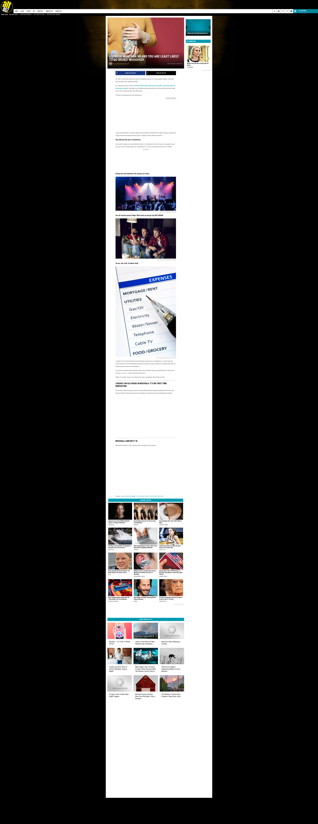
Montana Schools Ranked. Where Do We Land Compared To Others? (197, 32)
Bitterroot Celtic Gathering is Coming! (170, 643)
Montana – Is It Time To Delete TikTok (119, 643)
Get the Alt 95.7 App (39, 14)
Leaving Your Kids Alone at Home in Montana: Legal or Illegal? (118, 669)
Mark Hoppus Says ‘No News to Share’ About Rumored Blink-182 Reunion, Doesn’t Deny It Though (145, 669)
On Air (22, 11)
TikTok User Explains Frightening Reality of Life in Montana (170, 669)
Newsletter (49, 11)
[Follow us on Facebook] (283, 11)
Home (16, 11)
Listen (28, 11)
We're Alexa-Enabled (25, 14)
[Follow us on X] (287, 11)
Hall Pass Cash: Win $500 (53, 14)
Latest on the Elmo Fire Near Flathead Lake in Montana (145, 643)
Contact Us (58, 11)
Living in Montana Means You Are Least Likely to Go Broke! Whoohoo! (142, 496)
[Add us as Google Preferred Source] (279, 11)
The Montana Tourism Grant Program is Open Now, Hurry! (171, 695)
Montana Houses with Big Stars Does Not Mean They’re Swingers (145, 696)
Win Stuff (40, 11)
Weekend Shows (13, 14)
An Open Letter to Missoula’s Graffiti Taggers (119, 695)
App (34, 11)
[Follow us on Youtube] (291, 11)
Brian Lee (115, 63)
